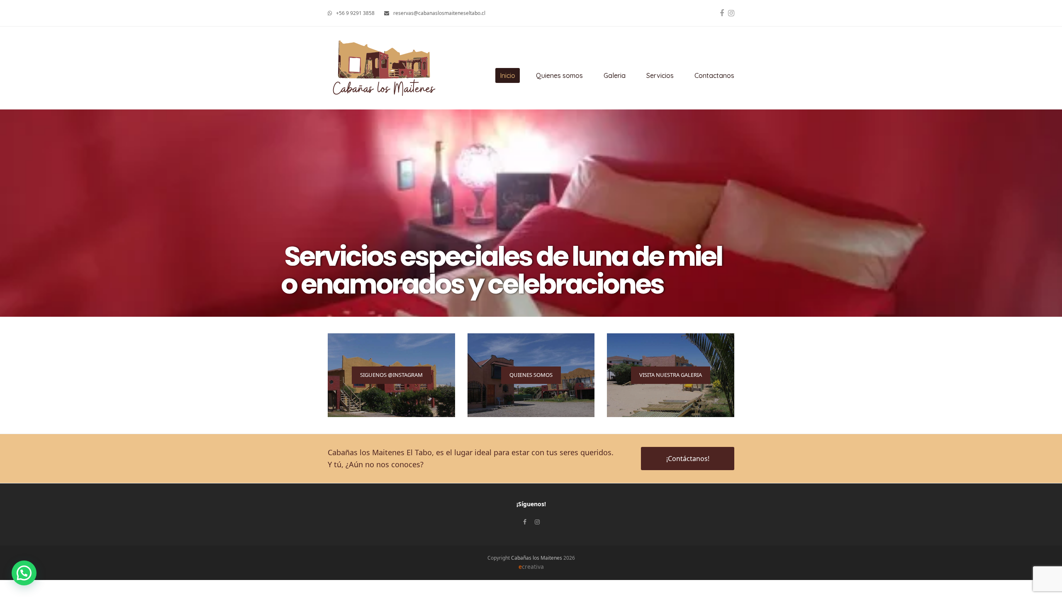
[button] (24, 573)
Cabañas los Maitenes (536, 557)
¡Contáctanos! (687, 458)
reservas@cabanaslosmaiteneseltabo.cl (439, 13)
